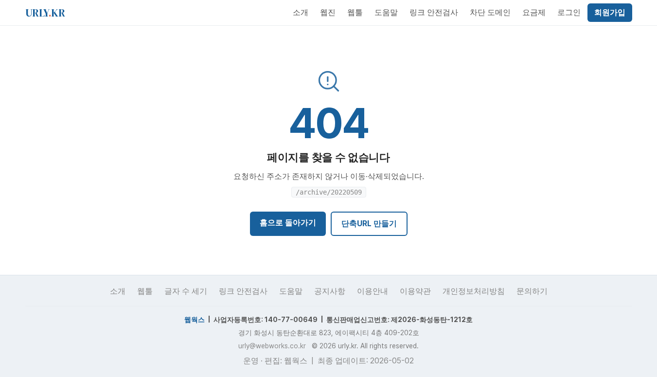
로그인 (569, 12)
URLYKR (45, 12)
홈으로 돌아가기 (288, 222)
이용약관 (415, 291)
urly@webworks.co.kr (272, 346)
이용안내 (372, 291)
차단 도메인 (490, 12)
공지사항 (329, 291)
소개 (300, 12)
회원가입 (609, 12)
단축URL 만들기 (369, 223)
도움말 (386, 12)
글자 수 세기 (185, 291)
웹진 (328, 12)
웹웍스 (194, 319)
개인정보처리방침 (474, 291)
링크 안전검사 (433, 12)
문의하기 (532, 291)
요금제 (534, 12)
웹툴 (355, 12)
